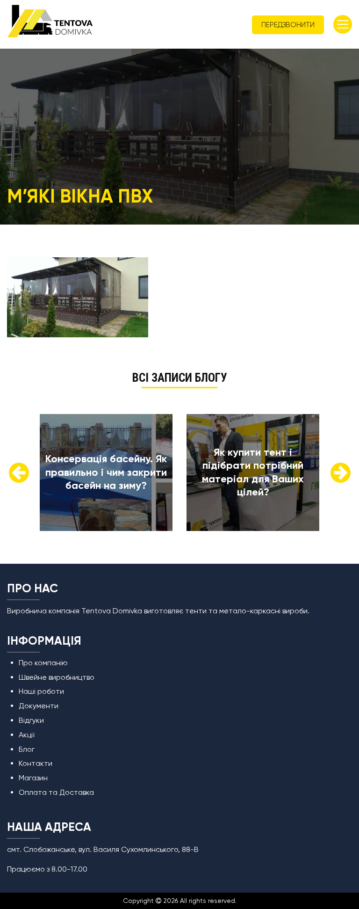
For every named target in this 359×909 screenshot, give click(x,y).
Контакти (35, 763)
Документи (38, 705)
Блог (27, 749)
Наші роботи (41, 691)
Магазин (33, 777)
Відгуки (31, 720)
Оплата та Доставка (56, 792)
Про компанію (43, 662)
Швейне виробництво (56, 677)
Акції (26, 734)
